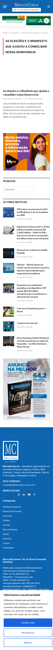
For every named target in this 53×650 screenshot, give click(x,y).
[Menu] (5, 6)
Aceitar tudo (27, 622)
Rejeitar (28, 642)
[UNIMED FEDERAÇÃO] (26, 21)
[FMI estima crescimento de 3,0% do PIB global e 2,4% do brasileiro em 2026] (8, 212)
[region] (26, 620)
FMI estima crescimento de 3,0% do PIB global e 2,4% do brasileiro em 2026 (32, 212)
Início (5, 33)
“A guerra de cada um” (27, 323)
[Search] (48, 6)
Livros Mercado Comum (11, 1)
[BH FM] (26, 169)
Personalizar (27, 632)
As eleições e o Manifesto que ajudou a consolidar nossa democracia (26, 92)
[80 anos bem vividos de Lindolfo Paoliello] (8, 253)
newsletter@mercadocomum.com (19, 485)
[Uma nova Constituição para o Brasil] (8, 312)
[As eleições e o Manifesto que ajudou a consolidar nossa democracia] (26, 74)
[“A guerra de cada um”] (8, 326)
